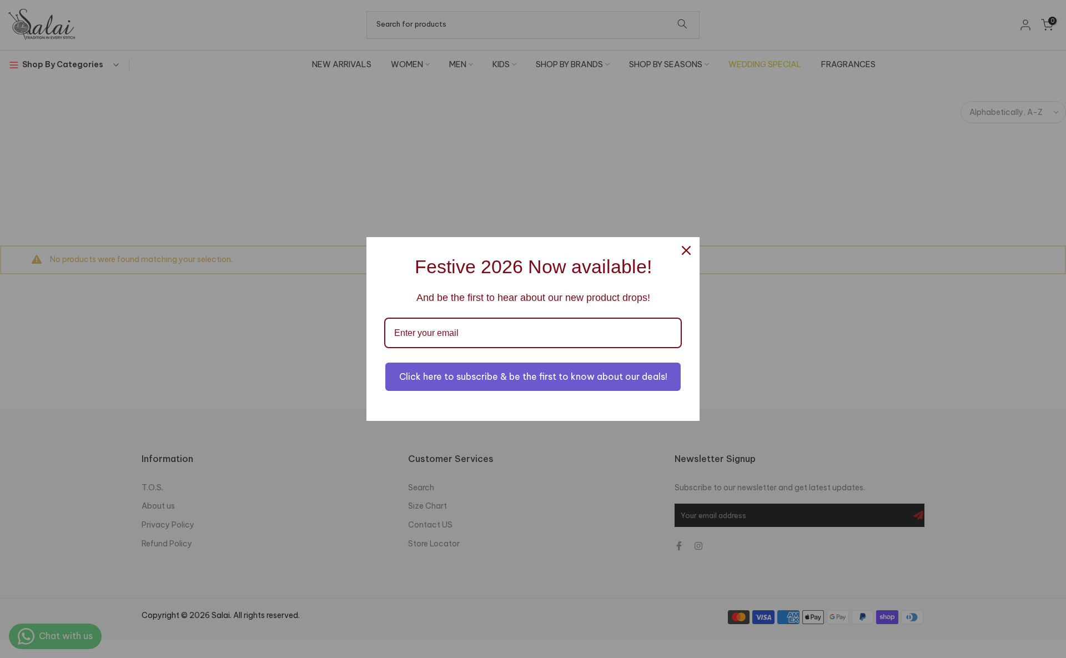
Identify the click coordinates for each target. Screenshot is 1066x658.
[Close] (686, 250)
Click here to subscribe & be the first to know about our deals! (533, 376)
